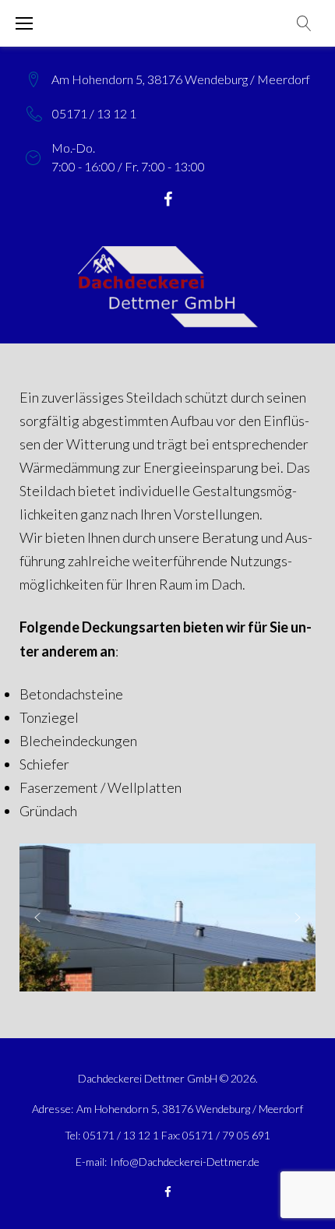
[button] (37, 917)
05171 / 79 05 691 (226, 1135)
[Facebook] (168, 199)
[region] (167, 917)
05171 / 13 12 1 (94, 113)
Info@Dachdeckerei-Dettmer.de (184, 1161)
